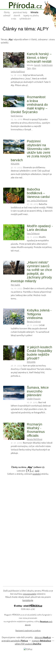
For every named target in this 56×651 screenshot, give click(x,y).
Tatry (29, 68)
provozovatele (29, 594)
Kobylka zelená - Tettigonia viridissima (39, 314)
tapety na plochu (31, 15)
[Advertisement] (26, 534)
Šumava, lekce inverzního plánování (38, 391)
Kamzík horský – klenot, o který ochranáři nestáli (39, 57)
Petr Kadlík (15, 285)
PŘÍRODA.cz (35, 605)
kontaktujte (27, 600)
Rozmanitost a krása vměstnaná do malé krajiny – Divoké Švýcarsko (29, 104)
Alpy (34, 68)
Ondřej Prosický (34, 399)
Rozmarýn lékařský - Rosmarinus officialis (36, 429)
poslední (36, 474)
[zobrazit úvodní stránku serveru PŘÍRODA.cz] (28, 6)
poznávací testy (20, 12)
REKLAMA (15, 164)
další (37, 471)
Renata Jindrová (34, 321)
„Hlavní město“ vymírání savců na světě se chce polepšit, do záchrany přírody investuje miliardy (31, 272)
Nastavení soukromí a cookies (28, 630)
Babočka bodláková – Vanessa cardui (38, 193)
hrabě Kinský (47, 65)
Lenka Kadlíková (18, 71)
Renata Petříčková (34, 439)
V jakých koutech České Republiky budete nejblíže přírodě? (39, 352)
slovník (17, 15)
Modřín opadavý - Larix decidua (40, 228)
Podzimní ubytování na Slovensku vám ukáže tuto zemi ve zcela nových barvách (31, 150)
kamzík (37, 65)
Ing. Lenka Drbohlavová (37, 200)
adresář (6, 15)
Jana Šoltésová (33, 233)
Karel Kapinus (17, 116)
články (7, 12)
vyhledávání (25, 19)
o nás (13, 19)
